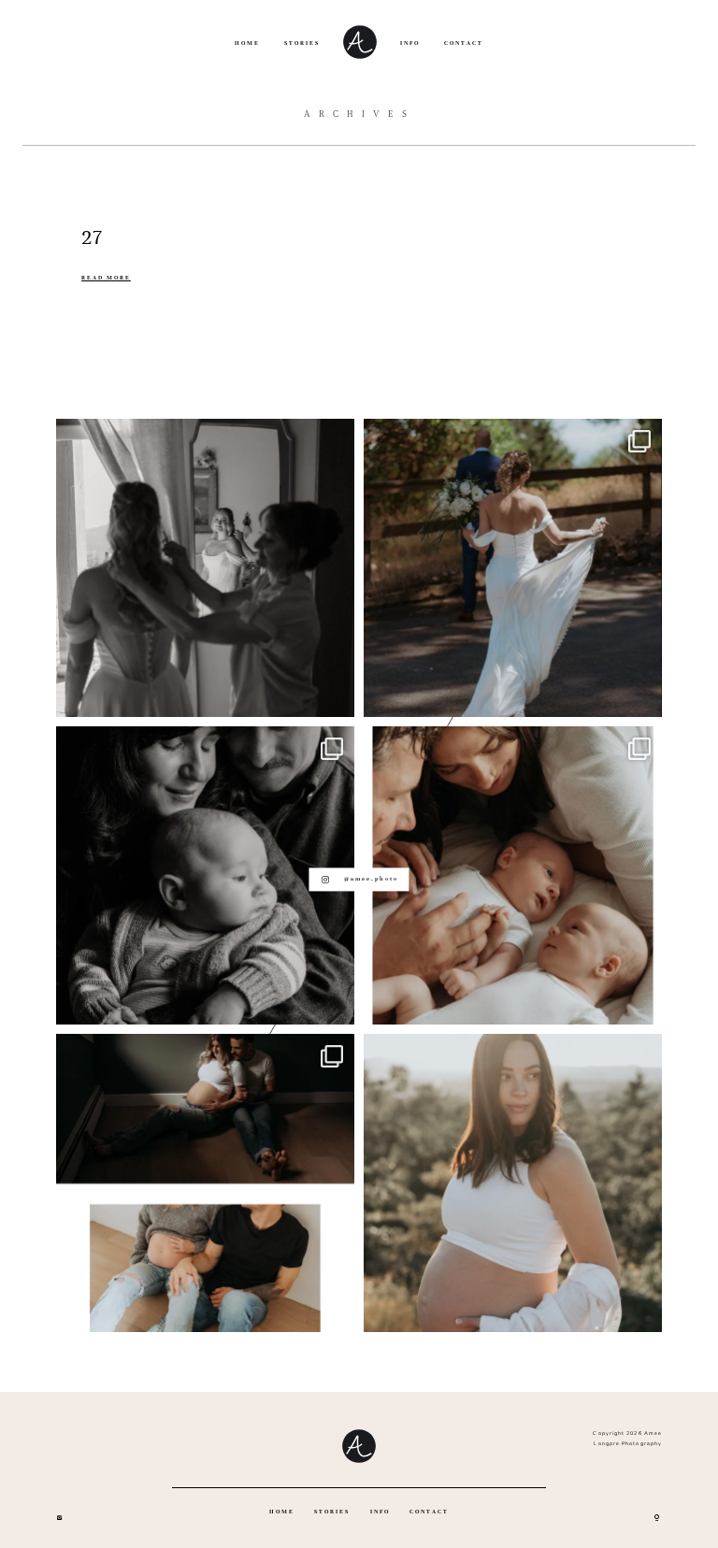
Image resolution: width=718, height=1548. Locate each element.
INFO (410, 43)
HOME (247, 43)
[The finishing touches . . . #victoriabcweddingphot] (205, 568)
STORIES (302, 43)
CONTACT (463, 43)
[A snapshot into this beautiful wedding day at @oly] (513, 568)
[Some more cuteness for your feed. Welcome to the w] (513, 875)
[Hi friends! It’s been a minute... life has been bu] (513, 1183)
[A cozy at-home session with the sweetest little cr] (205, 875)
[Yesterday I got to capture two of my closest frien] (205, 1183)
